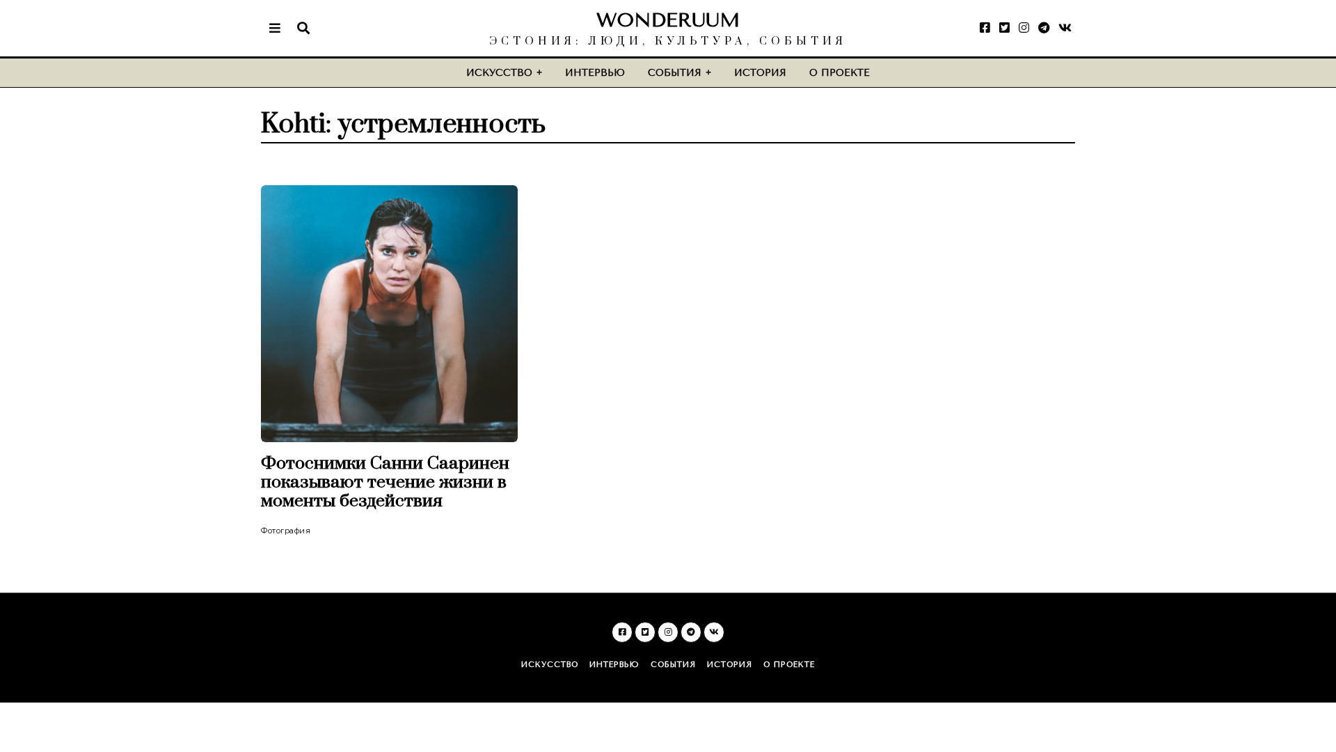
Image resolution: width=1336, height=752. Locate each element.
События (674, 73)
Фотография (285, 530)
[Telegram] (1044, 27)
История (760, 73)
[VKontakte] (1065, 27)
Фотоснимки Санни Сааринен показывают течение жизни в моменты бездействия (385, 482)
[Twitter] (1004, 27)
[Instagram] (1024, 27)
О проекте (839, 73)
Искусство (499, 73)
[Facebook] (985, 27)
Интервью (595, 73)
